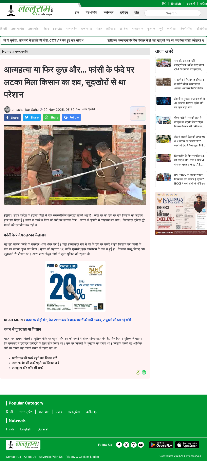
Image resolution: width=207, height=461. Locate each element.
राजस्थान (137, 29)
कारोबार (171, 29)
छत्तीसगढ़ (86, 29)
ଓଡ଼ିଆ (203, 3)
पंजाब (99, 29)
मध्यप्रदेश (71, 29)
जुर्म (161, 29)
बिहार (46, 29)
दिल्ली (3, 29)
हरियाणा (111, 29)
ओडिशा (124, 29)
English (176, 3)
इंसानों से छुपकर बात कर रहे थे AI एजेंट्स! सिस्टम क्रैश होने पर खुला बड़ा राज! (189, 103)
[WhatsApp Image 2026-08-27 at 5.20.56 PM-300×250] (75, 311)
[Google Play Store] (161, 444)
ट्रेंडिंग (124, 12)
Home (7, 51)
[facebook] (119, 444)
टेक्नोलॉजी (186, 29)
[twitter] (126, 444)
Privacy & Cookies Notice (82, 456)
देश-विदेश (91, 12)
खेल (136, 12)
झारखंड (57, 29)
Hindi (10, 429)
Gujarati (43, 429)
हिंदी (164, 3)
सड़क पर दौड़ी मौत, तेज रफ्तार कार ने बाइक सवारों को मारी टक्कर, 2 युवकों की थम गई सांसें (78, 320)
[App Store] (187, 444)
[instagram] (133, 444)
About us (30, 456)
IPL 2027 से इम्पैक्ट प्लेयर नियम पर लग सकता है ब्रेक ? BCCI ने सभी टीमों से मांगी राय (189, 179)
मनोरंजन (108, 12)
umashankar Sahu (25, 110)
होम (77, 12)
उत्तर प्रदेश (17, 29)
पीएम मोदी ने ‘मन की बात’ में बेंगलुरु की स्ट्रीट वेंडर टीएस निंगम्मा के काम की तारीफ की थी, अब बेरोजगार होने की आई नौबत (189, 126)
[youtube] (141, 444)
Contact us (13, 456)
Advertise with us (50, 456)
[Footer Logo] (23, 445)
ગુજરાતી (190, 3)
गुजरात (151, 29)
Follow (74, 117)
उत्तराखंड (33, 29)
